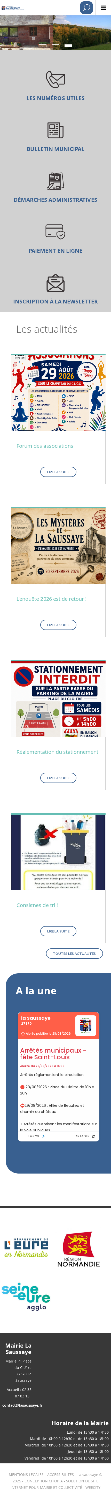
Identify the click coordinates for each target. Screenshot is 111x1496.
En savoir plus (55, 84)
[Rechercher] (86, 8)
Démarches (55, 186)
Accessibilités (61, 1474)
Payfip (55, 237)
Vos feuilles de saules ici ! (55, 135)
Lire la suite (58, 472)
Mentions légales (26, 1474)
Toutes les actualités (74, 954)
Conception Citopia (44, 1481)
